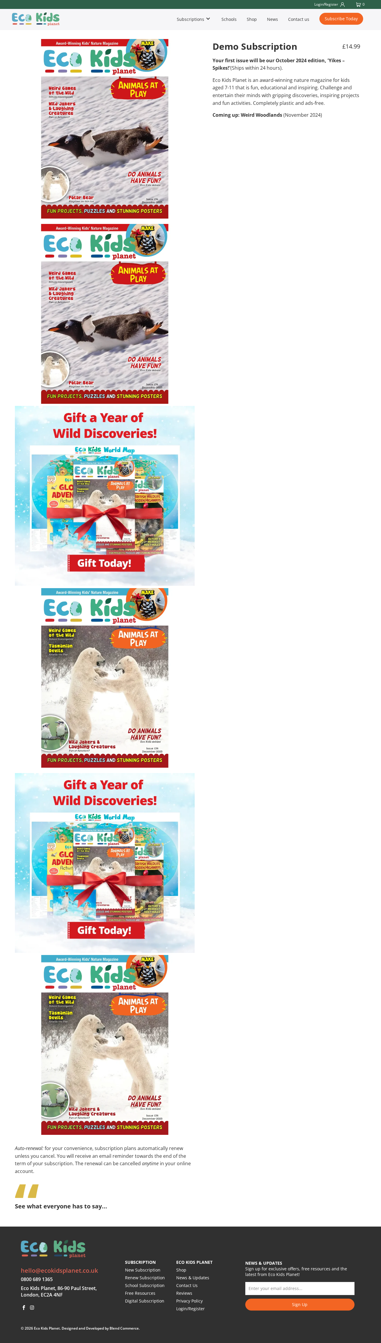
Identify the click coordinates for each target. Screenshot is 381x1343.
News (272, 19)
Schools (229, 19)
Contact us (298, 19)
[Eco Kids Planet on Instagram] (32, 1308)
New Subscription (142, 1270)
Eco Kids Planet (47, 1328)
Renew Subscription (145, 1277)
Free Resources (140, 1293)
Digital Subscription (144, 1301)
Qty (216, 161)
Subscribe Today (341, 18)
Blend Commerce (124, 1328)
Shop (252, 19)
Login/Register (190, 1308)
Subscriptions (191, 19)
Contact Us (187, 1285)
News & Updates (192, 1277)
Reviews (184, 1293)
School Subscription (145, 1285)
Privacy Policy (189, 1301)
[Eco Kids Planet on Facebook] (24, 1308)
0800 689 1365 (37, 1279)
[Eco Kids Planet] (40, 19)
